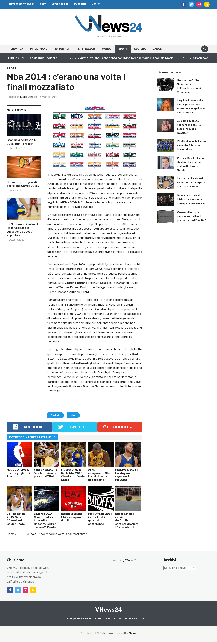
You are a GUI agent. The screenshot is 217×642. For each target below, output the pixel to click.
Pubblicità (80, 3)
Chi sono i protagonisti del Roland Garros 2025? (23, 183)
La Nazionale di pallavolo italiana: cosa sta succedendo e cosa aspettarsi (23, 230)
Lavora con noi (60, 3)
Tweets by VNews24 (124, 560)
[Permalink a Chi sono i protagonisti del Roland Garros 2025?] (24, 168)
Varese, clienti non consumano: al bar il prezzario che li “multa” (191, 216)
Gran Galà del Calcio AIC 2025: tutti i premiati (22, 141)
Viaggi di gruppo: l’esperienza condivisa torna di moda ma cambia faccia (115, 58)
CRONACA (16, 49)
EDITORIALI (61, 49)
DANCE (157, 49)
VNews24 (108, 609)
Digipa (132, 633)
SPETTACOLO (86, 49)
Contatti (97, 3)
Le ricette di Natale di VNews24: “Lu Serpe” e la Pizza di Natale (191, 182)
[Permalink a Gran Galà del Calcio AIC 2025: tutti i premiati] (24, 126)
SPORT (123, 49)
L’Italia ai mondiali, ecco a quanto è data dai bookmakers (191, 145)
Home (11, 534)
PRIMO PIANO (38, 49)
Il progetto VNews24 (22, 3)
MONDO (107, 49)
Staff (43, 3)
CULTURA (140, 49)
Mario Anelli (28, 96)
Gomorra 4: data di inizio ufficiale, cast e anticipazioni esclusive (191, 199)
